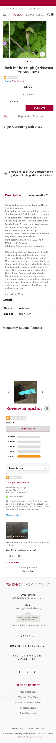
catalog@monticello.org (28, 608)
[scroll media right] (41, 392)
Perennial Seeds (28, 691)
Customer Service (26, 645)
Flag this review (12, 562)
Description (13, 195)
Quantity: (14, 101)
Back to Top (28, 571)
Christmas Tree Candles (28, 702)
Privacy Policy (17, 728)
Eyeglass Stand (28, 707)
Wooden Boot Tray (28, 697)
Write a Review (18, 81)
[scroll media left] (10, 392)
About (26, 636)
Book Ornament (28, 713)
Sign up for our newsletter (27, 657)
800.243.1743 (19, 598)
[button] (17, 530)
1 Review (7, 81)
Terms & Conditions (36, 728)
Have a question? (36, 195)
